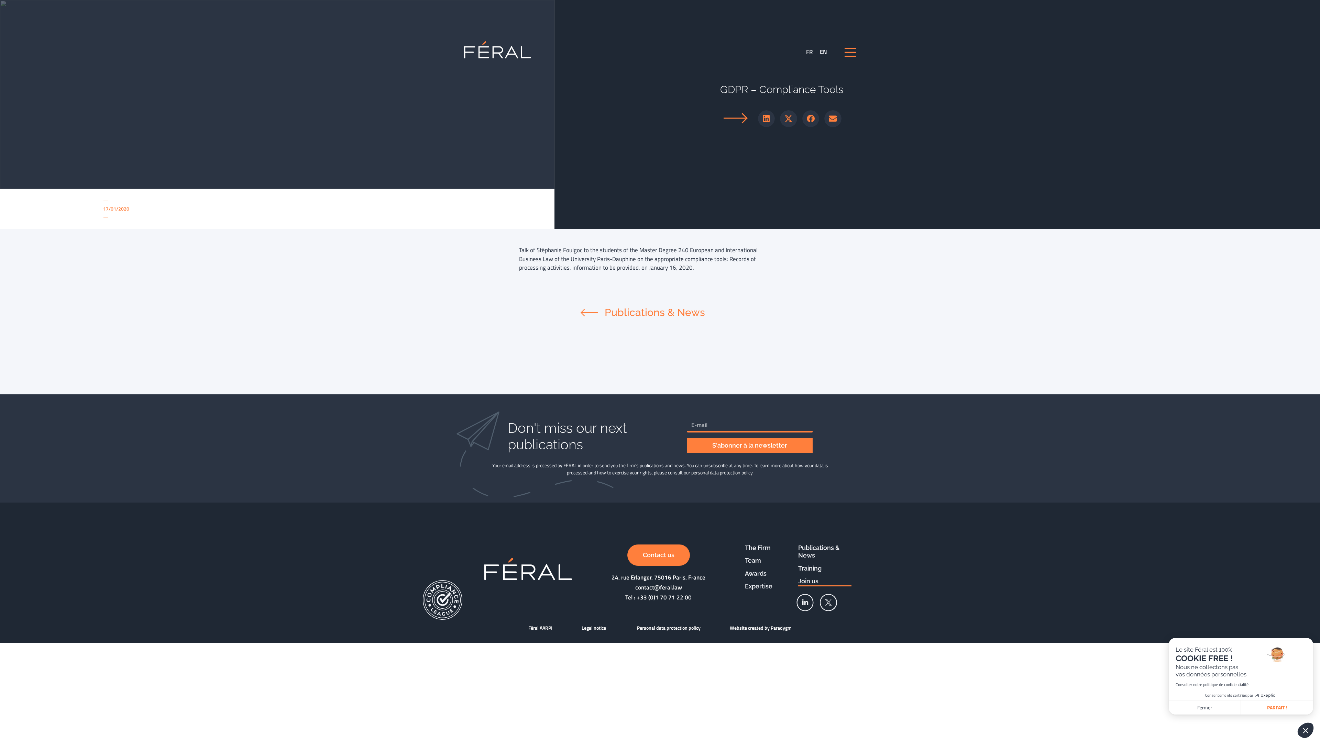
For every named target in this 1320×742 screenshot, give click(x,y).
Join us (808, 581)
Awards (756, 573)
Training (810, 568)
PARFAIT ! (1277, 707)
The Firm (758, 547)
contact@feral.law (658, 587)
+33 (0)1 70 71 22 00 (664, 597)
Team (753, 560)
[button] (766, 118)
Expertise (758, 586)
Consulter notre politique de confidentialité (1212, 684)
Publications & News (819, 551)
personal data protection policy (721, 472)
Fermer (1204, 707)
